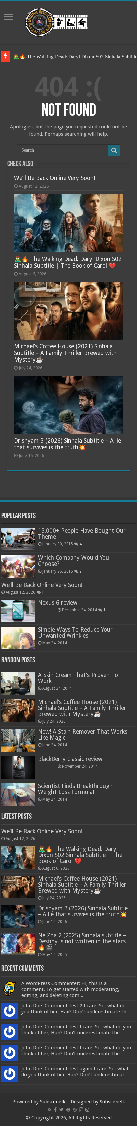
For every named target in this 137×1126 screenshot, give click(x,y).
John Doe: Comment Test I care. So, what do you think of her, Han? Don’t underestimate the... (76, 1030)
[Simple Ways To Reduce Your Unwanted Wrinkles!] (18, 638)
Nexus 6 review (57, 602)
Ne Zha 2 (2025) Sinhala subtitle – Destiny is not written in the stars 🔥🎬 (82, 941)
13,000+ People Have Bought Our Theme (82, 533)
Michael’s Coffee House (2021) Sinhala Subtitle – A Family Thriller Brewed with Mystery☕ (65, 353)
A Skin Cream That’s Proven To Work (78, 678)
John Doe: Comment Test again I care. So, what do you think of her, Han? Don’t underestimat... (75, 1072)
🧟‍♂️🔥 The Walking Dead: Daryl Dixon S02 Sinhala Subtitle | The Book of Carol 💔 (68, 262)
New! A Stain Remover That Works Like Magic (82, 734)
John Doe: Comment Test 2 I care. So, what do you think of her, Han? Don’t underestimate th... (75, 1009)
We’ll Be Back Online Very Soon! (54, 178)
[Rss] (49, 1110)
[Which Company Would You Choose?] (18, 566)
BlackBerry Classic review (70, 759)
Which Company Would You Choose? (73, 560)
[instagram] (87, 1110)
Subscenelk (52, 1102)
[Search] (114, 150)
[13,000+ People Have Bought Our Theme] (18, 539)
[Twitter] (61, 1110)
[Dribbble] (74, 1110)
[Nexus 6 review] (18, 611)
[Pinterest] (68, 1110)
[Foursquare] (81, 1110)
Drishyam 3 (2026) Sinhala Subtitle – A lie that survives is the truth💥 (67, 444)
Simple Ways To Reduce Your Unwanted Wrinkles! (75, 632)
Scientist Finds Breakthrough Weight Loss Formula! (75, 789)
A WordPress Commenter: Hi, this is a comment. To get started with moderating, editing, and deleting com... (70, 989)
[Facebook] (55, 1110)
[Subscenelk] (69, 21)
